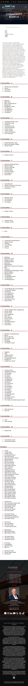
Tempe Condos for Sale (15, 577)
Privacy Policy (7, 623)
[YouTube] (14, 613)
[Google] (20, 613)
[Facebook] (5, 613)
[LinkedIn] (11, 613)
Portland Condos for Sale (15, 581)
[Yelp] (17, 613)
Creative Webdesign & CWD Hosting (17, 682)
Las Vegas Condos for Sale (15, 580)
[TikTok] (23, 613)
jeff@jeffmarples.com (14, 609)
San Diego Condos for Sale (15, 578)
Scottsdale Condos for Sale (15, 576)
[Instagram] (8, 613)
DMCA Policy (14, 623)
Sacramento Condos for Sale (15, 582)
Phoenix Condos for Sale (15, 574)
